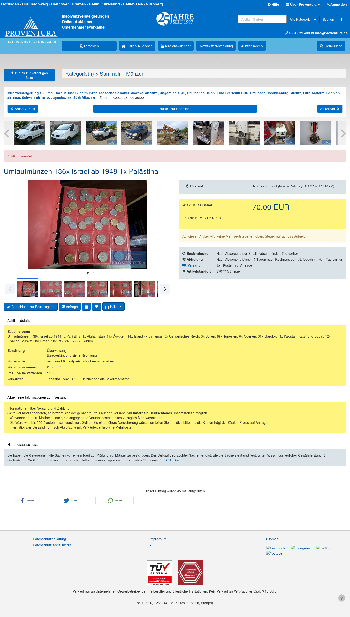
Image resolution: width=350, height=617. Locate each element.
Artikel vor (328, 108)
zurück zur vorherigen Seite (31, 75)
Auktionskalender (177, 46)
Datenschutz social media (52, 545)
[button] (303, 4)
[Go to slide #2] (51, 288)
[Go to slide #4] (97, 288)
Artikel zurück (24, 108)
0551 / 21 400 (299, 32)
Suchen (328, 19)
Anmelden (91, 46)
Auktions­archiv (252, 46)
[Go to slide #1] (27, 288)
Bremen (79, 4)
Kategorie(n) (79, 73)
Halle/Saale (133, 4)
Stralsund (111, 4)
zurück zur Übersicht (175, 108)
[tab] (87, 272)
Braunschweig (35, 4)
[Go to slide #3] (74, 288)
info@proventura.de (331, 32)
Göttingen (10, 4)
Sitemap (272, 538)
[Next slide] (164, 224)
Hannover (60, 4)
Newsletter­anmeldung (216, 46)
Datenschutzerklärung (49, 538)
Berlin (94, 4)
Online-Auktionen (139, 46)
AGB (153, 545)
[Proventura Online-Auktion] (31, 25)
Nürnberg (154, 4)
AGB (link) (173, 460)
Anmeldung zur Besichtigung (32, 306)
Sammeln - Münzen (122, 73)
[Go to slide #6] (144, 288)
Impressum (158, 538)
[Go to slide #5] (121, 288)
